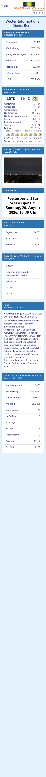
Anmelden (38, 12)
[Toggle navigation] (5, 12)
